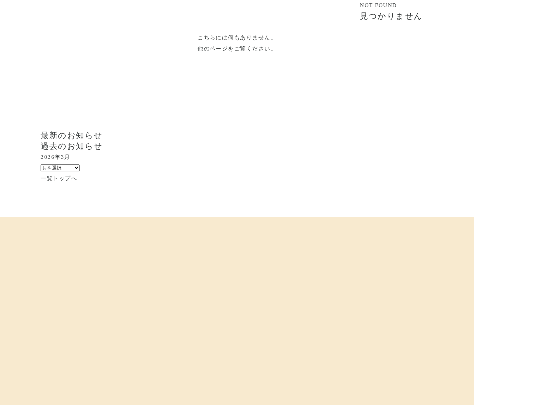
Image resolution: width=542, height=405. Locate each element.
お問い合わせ (316, 326)
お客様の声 (226, 326)
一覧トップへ (59, 178)
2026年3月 (55, 157)
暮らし (80, 326)
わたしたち (179, 326)
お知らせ (270, 326)
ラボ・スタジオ (126, 326)
